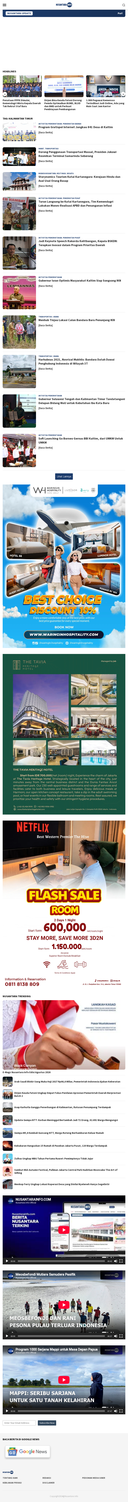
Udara (56, 317)
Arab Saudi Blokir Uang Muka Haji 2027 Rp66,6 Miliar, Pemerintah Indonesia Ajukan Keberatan (67, 1081)
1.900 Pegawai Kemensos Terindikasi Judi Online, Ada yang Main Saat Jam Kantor (63, 103)
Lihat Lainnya (64, 476)
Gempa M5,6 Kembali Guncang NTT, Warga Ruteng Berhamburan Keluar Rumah (59, 1132)
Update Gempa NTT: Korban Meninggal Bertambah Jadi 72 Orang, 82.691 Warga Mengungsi (66, 1120)
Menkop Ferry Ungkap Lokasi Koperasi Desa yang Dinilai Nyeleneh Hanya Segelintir (62, 1184)
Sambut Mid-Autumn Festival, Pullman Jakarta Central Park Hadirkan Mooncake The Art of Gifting (66, 1171)
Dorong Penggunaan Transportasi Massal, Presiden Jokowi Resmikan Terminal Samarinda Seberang (77, 154)
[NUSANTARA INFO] (64, 4)
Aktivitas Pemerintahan (50, 124)
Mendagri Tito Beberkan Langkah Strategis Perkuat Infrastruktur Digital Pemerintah (105, 103)
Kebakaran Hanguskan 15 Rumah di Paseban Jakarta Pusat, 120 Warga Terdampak (60, 1145)
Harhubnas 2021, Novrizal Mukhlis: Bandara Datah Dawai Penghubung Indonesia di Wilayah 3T (76, 361)
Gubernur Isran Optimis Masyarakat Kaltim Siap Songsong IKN (79, 280)
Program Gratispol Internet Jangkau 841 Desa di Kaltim (75, 127)
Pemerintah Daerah (72, 124)
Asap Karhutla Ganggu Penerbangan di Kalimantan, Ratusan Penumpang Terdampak (62, 1107)
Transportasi (52, 148)
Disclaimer (48, 1482)
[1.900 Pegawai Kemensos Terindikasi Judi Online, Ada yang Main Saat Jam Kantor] (64, 86)
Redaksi (46, 1478)
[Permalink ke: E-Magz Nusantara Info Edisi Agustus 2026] (64, 1035)
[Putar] (7, 1261)
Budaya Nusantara (47, 173)
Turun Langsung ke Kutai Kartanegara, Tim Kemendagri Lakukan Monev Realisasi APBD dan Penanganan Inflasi (75, 203)
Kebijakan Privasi (12, 1482)
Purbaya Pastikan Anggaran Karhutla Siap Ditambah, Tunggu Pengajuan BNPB (77, 13)
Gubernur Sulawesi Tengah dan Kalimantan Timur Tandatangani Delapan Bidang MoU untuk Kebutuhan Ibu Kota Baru (81, 401)
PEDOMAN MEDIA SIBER (93, 1478)
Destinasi (61, 173)
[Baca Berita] (45, 132)
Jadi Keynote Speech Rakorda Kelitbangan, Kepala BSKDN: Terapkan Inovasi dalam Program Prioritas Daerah (78, 243)
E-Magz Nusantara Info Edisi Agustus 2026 (26, 1072)
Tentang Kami (10, 1478)
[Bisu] (115, 1261)
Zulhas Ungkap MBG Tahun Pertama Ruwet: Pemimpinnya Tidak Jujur (53, 1158)
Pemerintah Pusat (71, 198)
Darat (41, 148)
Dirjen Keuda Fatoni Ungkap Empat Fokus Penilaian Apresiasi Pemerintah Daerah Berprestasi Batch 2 (67, 1094)
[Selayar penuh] (121, 1261)
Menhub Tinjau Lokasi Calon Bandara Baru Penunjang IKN (76, 320)
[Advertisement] (64, 42)
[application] (64, 1229)
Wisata (70, 173)
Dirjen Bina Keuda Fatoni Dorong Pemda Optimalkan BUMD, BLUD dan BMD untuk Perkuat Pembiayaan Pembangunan (21, 105)
